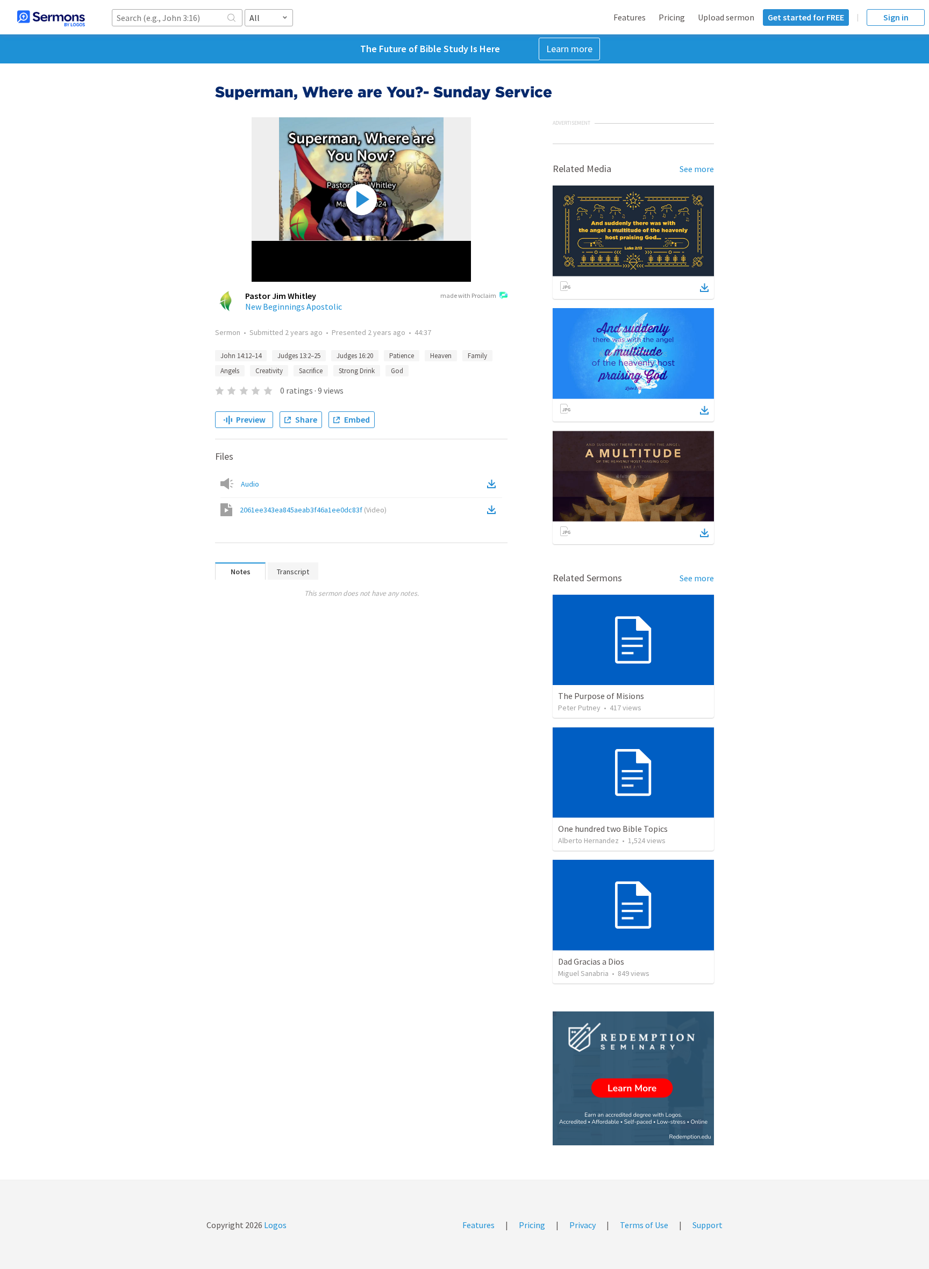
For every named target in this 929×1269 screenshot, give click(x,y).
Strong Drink (357, 370)
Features (629, 17)
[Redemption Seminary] (633, 1078)
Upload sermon (726, 17)
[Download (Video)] (493, 510)
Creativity (269, 370)
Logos (274, 1225)
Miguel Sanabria (583, 973)
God (397, 370)
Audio (250, 484)
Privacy (582, 1225)
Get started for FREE (806, 17)
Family (477, 355)
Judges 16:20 (355, 355)
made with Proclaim (468, 295)
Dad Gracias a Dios (591, 961)
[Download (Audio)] (493, 484)
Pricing (672, 17)
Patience (401, 355)
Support (707, 1225)
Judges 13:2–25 (298, 355)
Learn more (569, 48)
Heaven (441, 355)
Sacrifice (311, 370)
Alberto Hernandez (588, 840)
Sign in (896, 17)
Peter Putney (579, 707)
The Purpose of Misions (601, 695)
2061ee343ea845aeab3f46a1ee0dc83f (313, 510)
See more (697, 168)
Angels (229, 370)
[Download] (704, 288)
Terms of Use (644, 1225)
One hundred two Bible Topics (613, 828)
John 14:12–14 (240, 355)
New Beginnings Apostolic (293, 306)
